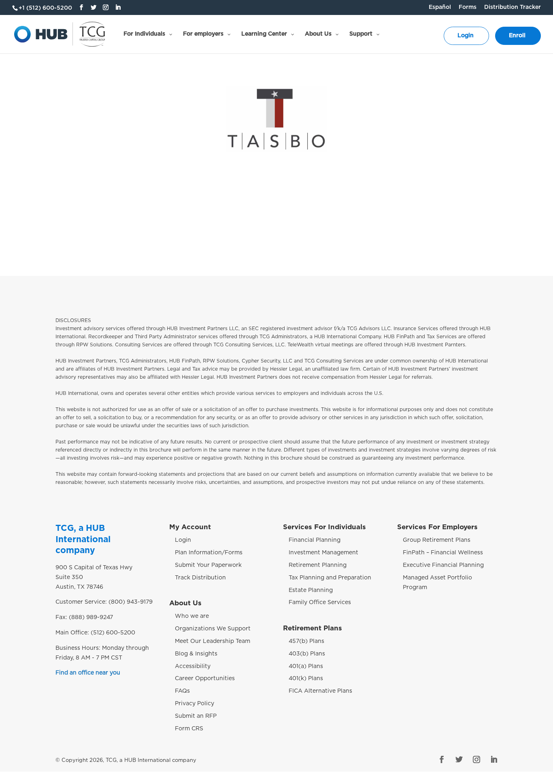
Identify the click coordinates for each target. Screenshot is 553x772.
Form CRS (189, 729)
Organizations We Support (213, 629)
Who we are (192, 616)
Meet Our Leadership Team (212, 641)
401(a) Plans (306, 666)
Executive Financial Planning (443, 565)
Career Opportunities (205, 678)
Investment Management (323, 553)
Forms (467, 7)
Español (440, 7)
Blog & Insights (196, 654)
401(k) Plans (306, 678)
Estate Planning (311, 590)
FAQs (182, 691)
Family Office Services (320, 602)
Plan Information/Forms (208, 553)
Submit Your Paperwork (208, 565)
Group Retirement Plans (436, 540)
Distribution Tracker (512, 7)
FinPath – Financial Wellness (443, 553)
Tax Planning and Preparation (330, 578)
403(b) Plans (307, 654)
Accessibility (193, 666)
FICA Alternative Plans (320, 691)
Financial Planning (314, 540)
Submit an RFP (196, 716)
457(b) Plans (306, 641)
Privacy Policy (194, 703)
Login (183, 540)
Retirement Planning (318, 565)
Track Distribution (200, 578)
